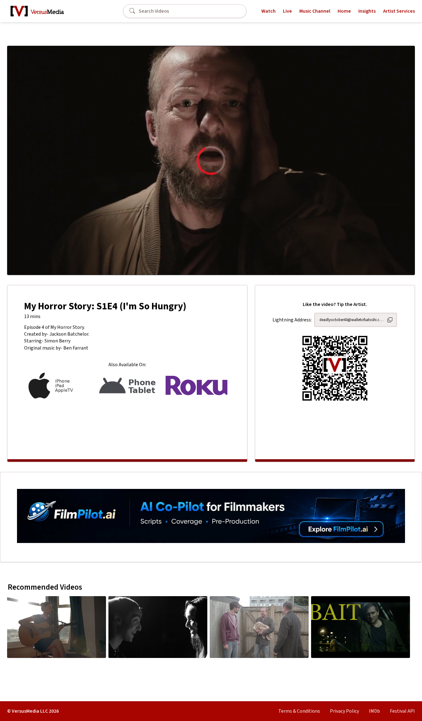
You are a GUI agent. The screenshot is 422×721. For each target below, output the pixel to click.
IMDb (374, 711)
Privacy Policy (344, 711)
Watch (268, 11)
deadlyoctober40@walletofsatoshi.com (351, 320)
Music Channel (314, 11)
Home (344, 11)
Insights (367, 11)
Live (287, 11)
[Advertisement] (127, 426)
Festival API (402, 711)
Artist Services (399, 11)
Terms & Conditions (299, 711)
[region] (211, 160)
